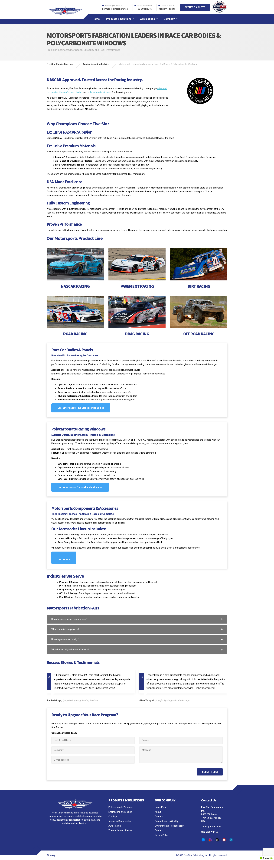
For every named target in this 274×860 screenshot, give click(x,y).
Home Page (160, 807)
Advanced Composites (119, 821)
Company (169, 18)
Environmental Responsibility (169, 826)
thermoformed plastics (70, 92)
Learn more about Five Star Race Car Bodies (81, 408)
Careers (159, 816)
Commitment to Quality (166, 821)
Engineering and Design (120, 812)
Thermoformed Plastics (120, 830)
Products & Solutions (118, 18)
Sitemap (51, 855)
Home (96, 18)
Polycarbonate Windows (120, 807)
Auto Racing (114, 826)
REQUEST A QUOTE (195, 7)
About (158, 812)
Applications (147, 18)
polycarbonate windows (99, 92)
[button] (137, 619)
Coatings (112, 816)
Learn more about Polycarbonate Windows (80, 487)
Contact (159, 830)
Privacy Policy (161, 835)
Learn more (64, 559)
